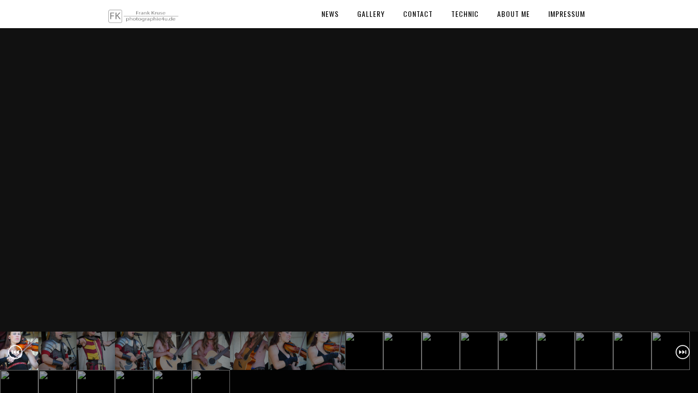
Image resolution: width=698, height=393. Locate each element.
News (330, 13)
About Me (513, 13)
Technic (465, 13)
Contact (418, 13)
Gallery (371, 13)
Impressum (566, 13)
